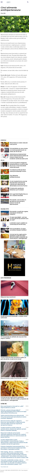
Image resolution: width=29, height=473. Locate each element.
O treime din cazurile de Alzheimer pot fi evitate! (17, 189)
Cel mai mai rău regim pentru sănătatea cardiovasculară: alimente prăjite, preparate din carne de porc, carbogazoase (18, 236)
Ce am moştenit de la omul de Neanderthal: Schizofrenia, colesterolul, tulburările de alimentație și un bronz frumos (18, 183)
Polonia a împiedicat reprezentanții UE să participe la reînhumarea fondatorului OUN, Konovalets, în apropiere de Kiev (13, 448)
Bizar (9, 278)
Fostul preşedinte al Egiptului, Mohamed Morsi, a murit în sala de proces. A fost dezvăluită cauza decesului (19, 165)
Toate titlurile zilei (4, 466)
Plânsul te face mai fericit (8, 297)
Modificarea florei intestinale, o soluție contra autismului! (14, 317)
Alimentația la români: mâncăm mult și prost (19, 143)
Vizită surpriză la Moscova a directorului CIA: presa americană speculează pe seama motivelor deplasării (13, 417)
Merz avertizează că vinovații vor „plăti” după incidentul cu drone (12, 407)
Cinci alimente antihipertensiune (15, 176)
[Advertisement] (14, 128)
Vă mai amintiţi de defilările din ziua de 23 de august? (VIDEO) (14, 337)
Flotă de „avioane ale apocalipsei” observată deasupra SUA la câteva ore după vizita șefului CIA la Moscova (13, 411)
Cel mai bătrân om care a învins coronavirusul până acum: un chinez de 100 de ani (19, 150)
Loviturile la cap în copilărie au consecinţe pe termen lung (18, 223)
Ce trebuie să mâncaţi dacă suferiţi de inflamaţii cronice (18, 170)
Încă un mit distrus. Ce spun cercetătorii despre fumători (18, 229)
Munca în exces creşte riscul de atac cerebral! (14, 378)
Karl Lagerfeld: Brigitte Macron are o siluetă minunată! (19, 194)
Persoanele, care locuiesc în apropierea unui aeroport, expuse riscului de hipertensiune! (18, 202)
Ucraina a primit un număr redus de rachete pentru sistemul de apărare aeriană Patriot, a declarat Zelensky (13, 429)
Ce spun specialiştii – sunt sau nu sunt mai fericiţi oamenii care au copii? (19, 219)
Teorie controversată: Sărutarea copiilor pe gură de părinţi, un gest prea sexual (13, 358)
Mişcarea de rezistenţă (14, 2)
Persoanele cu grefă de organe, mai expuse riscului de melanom (19, 213)
